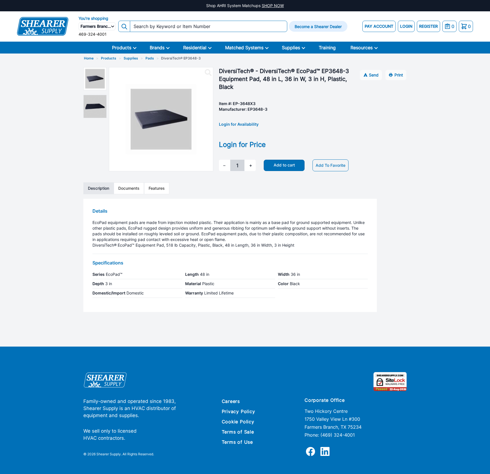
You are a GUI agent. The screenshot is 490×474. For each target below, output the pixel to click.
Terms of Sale (238, 432)
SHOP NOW (273, 5)
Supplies (291, 47)
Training (327, 47)
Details (99, 211)
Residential (194, 47)
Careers (231, 401)
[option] (95, 78)
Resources (361, 47)
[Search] (124, 26)
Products (121, 47)
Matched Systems (244, 47)
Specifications (107, 263)
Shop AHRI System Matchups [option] (245, 5)
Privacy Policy (238, 411)
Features (157, 188)
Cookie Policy (238, 421)
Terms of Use (237, 442)
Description (98, 188)
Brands (157, 47)
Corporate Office (325, 400)
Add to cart (284, 165)
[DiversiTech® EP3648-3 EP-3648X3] (208, 73)
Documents (129, 188)
